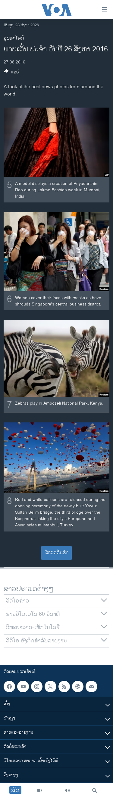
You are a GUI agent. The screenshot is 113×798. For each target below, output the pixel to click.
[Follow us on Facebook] (9, 686)
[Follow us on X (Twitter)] (50, 686)
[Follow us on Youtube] (23, 686)
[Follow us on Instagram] (36, 686)
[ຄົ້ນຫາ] (95, 790)
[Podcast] (77, 686)
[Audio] (67, 790)
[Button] (11, 73)
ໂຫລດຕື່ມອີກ (56, 553)
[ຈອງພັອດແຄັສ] (91, 686)
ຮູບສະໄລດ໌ (14, 38)
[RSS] (64, 686)
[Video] (40, 790)
